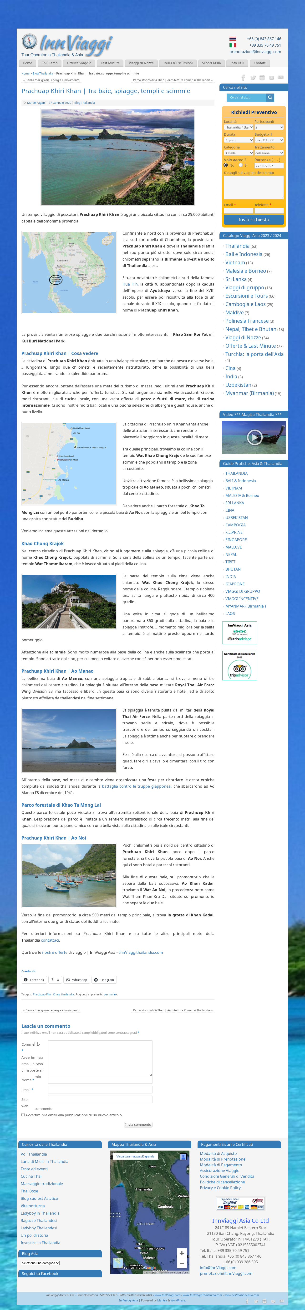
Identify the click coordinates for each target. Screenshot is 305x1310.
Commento (28, 1047)
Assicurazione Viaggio (219, 1170)
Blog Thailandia (43, 73)
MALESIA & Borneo (242, 495)
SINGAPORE (236, 539)
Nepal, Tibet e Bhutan (250, 329)
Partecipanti (264, 121)
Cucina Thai (31, 1176)
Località (230, 121)
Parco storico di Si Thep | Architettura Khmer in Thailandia (173, 80)
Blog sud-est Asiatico (39, 1198)
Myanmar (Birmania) (249, 393)
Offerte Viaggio (79, 63)
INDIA (230, 576)
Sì (245, 165)
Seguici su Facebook (40, 1273)
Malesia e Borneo (245, 270)
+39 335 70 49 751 (265, 45)
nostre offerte (54, 952)
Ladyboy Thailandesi (39, 1228)
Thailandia (237, 245)
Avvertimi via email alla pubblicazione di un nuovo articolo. (74, 1114)
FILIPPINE (234, 532)
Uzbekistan (238, 384)
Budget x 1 (263, 134)
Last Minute (110, 63)
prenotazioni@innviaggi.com (255, 51)
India (231, 376)
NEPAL (231, 554)
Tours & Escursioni (178, 63)
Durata (229, 134)
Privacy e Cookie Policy (220, 1187)
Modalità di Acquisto (218, 1153)
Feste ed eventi (34, 1169)
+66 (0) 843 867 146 (264, 38)
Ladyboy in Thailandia (40, 1213)
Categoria (232, 147)
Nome (27, 1080)
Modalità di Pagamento (221, 1164)
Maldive (234, 312)
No (231, 165)
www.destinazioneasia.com (241, 1295)
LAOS (230, 613)
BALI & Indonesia (240, 480)
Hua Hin (130, 284)
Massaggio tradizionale (42, 1183)
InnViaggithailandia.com (141, 952)
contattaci (50, 940)
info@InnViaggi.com (218, 1267)
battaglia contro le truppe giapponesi (136, 786)
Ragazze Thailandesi (39, 1220)
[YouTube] (271, 78)
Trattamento (264, 147)
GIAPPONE (235, 584)
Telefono (262, 204)
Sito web (24, 1102)
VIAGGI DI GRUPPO (242, 591)
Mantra (162, 1300)
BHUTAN (233, 569)
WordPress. (178, 1300)
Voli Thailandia (34, 1154)
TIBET (230, 561)
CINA (229, 510)
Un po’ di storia (34, 1235)
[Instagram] (262, 78)
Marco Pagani (36, 103)
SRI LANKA (234, 502)
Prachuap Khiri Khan (46, 994)
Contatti (260, 63)
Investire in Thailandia (40, 1242)
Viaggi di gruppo (244, 287)
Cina (230, 368)
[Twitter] (253, 78)
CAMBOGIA (235, 525)
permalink (110, 994)
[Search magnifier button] (270, 98)
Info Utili (237, 63)
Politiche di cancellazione (222, 1182)
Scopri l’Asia (211, 63)
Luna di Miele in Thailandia (44, 1161)
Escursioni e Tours (246, 295)
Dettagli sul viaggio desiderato (249, 172)
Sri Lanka (236, 279)
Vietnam (235, 262)
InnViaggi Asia (128, 1300)
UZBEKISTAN (236, 517)
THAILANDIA (236, 473)
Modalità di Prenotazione (222, 1159)
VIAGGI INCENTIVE (242, 598)
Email (27, 1089)
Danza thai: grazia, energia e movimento (51, 80)
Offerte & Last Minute (250, 345)
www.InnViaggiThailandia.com (202, 1295)
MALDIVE (233, 547)
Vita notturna (33, 1205)
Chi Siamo (49, 63)
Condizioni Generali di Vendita (227, 1176)
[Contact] (281, 78)
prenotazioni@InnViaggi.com (226, 1273)
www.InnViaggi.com (167, 1295)
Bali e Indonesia (244, 254)
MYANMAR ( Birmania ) (245, 606)
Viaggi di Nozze (141, 63)
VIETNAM (233, 488)
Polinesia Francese (247, 320)
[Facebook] (243, 78)
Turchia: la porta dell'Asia (254, 354)
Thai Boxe (29, 1191)
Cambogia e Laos (245, 304)
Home (27, 63)
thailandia (67, 994)
